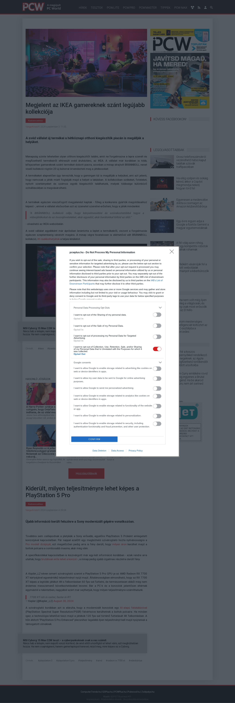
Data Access (117, 450)
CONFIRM (94, 439)
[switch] (157, 314)
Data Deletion (99, 450)
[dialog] (117, 351)
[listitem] (117, 307)
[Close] (173, 253)
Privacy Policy (136, 450)
